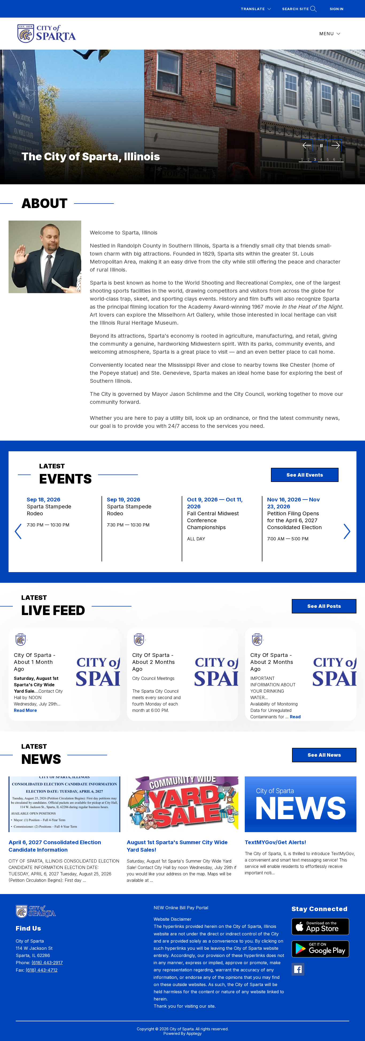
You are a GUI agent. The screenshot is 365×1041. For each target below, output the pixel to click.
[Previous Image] (307, 145)
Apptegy (194, 1033)
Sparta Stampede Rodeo (49, 510)
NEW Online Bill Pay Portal (181, 907)
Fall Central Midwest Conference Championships (213, 520)
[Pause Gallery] (321, 145)
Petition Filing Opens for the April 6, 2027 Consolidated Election (295, 520)
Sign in (336, 9)
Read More (25, 710)
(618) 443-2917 (47, 962)
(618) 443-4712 (41, 970)
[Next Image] (335, 145)
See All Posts (324, 606)
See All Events (304, 475)
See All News (324, 755)
